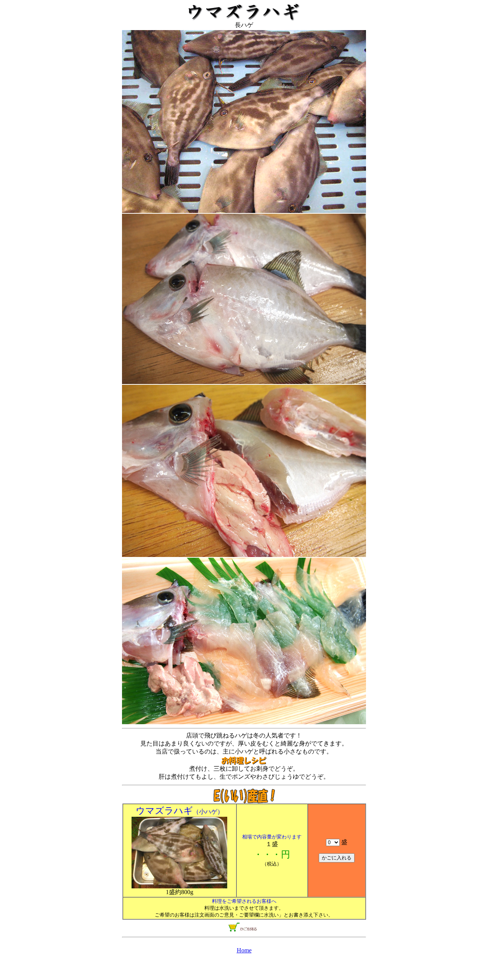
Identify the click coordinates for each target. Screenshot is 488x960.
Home (244, 950)
